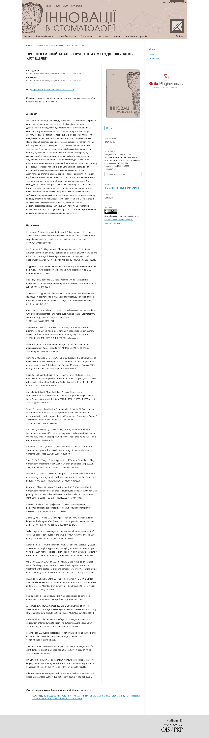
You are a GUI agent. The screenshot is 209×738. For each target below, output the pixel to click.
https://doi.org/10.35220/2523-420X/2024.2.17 (52, 89)
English (152, 54)
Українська (154, 58)
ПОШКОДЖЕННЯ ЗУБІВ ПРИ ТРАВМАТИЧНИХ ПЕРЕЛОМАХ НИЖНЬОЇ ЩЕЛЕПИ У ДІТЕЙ (86, 695)
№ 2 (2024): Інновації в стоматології (61, 45)
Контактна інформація (136, 36)
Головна (27, 36)
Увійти (184, 2)
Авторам (103, 36)
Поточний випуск (44, 36)
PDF (110, 128)
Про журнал (87, 36)
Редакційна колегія (66, 36)
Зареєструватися (170, 2)
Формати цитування (115, 174)
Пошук (182, 36)
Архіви (117, 36)
